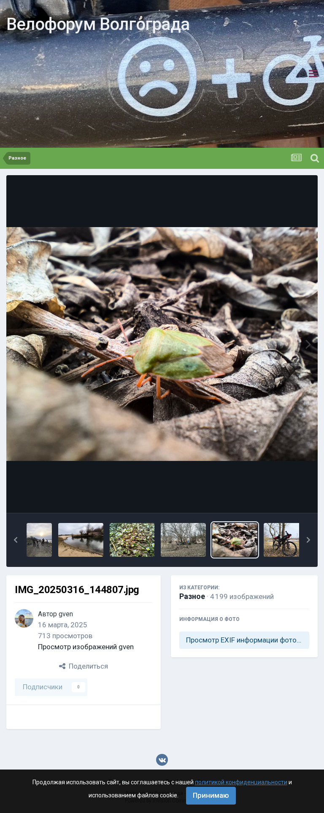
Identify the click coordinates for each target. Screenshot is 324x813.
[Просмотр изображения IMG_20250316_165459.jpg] (39, 540)
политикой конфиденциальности (241, 782)
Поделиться (86, 666)
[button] (15, 540)
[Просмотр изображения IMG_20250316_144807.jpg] (234, 540)
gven (66, 614)
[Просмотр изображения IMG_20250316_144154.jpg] (286, 540)
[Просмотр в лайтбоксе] (162, 344)
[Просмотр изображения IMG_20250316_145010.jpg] (132, 540)
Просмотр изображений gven (86, 646)
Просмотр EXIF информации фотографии (247, 640)
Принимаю (211, 795)
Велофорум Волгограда (97, 24)
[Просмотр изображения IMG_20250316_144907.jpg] (183, 540)
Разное (192, 596)
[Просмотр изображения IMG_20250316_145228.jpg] (80, 540)
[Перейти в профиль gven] (24, 618)
